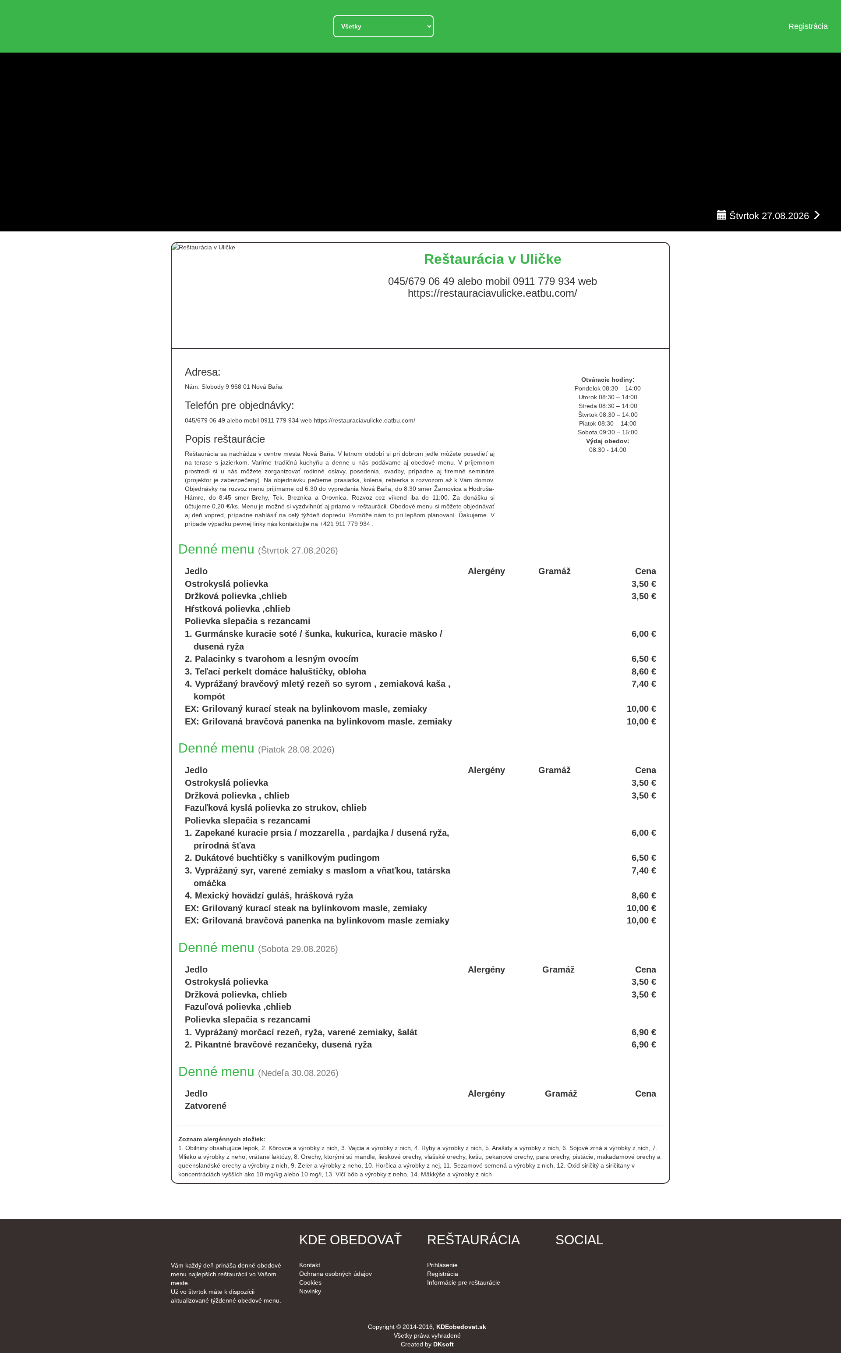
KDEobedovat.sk (461, 1326)
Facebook (569, 1264)
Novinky (310, 1291)
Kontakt (309, 1264)
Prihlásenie (442, 1264)
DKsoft (443, 1344)
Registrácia (808, 26)
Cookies (310, 1282)
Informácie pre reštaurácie (463, 1282)
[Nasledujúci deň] (816, 212)
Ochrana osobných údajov (335, 1273)
